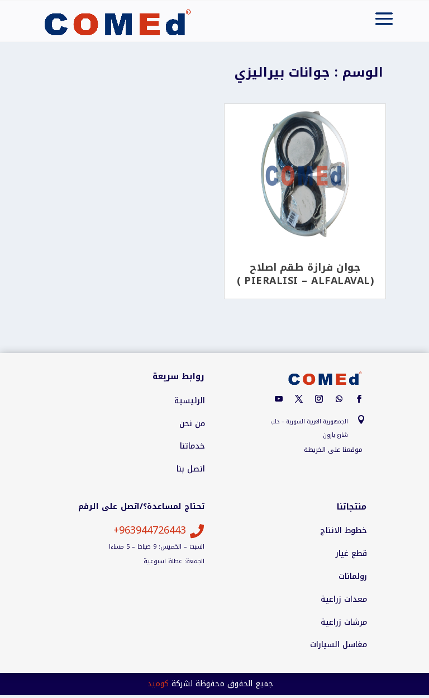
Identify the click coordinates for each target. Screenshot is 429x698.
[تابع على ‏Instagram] (319, 399)
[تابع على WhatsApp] (339, 399)
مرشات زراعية (344, 622)
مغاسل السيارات (338, 645)
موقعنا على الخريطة (333, 450)
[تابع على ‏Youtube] (279, 399)
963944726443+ (149, 530)
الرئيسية (189, 401)
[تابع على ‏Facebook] (359, 399)
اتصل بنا (191, 469)
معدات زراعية (344, 599)
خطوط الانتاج (343, 531)
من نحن (192, 424)
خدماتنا (192, 446)
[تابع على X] (299, 399)
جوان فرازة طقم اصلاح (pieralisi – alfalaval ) (305, 274)
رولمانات (353, 576)
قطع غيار (351, 553)
